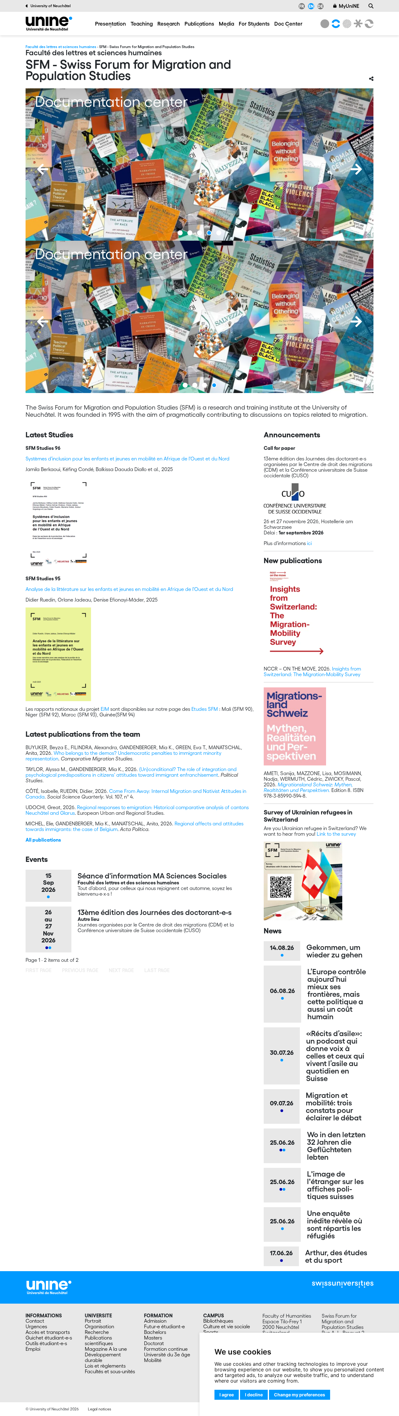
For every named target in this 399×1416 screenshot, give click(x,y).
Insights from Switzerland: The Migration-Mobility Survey (312, 671)
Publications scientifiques (99, 1340)
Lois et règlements (105, 1366)
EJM (105, 709)
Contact (35, 1321)
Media (226, 24)
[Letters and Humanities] (334, 23)
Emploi (33, 1349)
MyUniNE (349, 6)
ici (309, 543)
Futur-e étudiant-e (164, 1326)
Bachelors (155, 1332)
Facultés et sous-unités (110, 1371)
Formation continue (166, 1349)
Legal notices (99, 1409)
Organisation (99, 1326)
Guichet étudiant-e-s (49, 1337)
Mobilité (152, 1360)
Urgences (36, 1326)
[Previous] (42, 169)
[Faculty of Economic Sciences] (368, 23)
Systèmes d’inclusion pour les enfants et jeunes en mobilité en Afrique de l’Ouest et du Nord (127, 458)
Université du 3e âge (167, 1354)
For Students (254, 24)
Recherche (97, 1332)
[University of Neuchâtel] (324, 23)
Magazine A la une (106, 1349)
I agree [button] (226, 1394)
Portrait (93, 1321)
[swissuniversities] (342, 1284)
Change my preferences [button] (299, 1394)
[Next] (356, 169)
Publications (199, 24)
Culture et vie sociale (226, 1326)
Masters (153, 1337)
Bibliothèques (218, 1321)
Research (168, 24)
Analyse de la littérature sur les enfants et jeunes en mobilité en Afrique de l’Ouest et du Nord (129, 589)
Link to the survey (336, 834)
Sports (210, 1332)
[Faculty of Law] (357, 23)
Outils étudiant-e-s (46, 1343)
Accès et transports (48, 1332)
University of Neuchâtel (51, 6)
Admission (155, 1321)
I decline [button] (254, 1394)
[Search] (370, 6)
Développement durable (103, 1357)
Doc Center (288, 24)
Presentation (110, 24)
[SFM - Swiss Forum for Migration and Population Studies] (49, 24)
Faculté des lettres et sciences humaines (61, 47)
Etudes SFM (204, 709)
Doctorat (154, 1343)
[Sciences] (346, 23)
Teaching (142, 24)
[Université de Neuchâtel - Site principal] (49, 1287)
